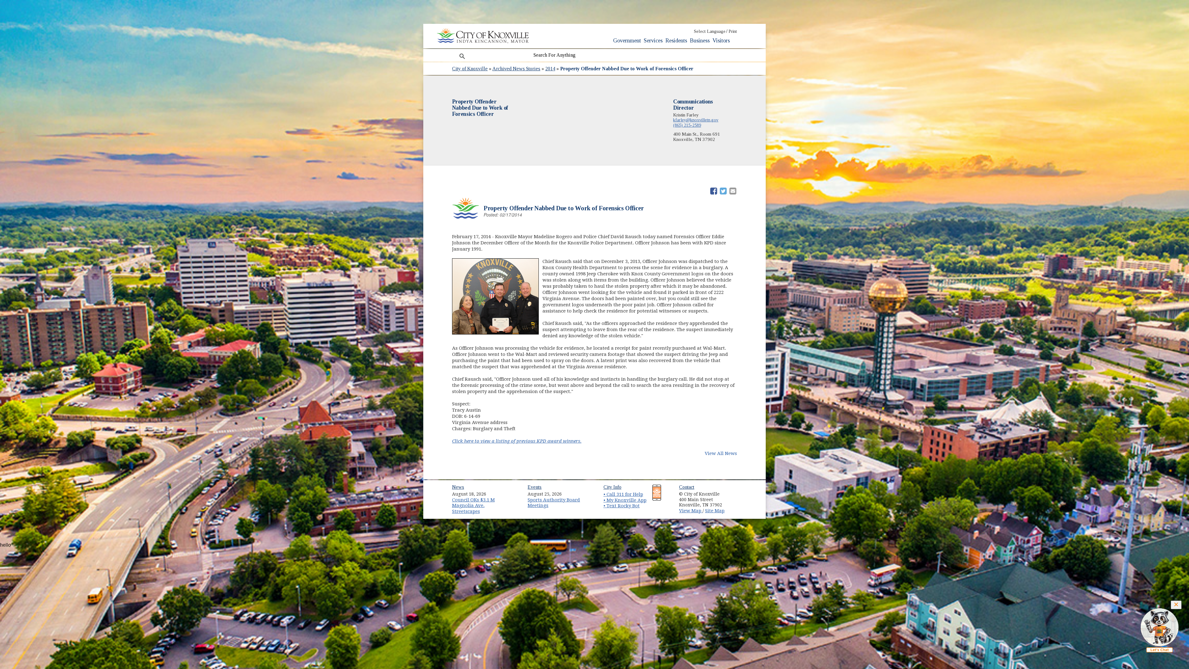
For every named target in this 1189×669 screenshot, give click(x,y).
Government (627, 40)
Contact (686, 487)
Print (733, 31)
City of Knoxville (470, 68)
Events (535, 487)
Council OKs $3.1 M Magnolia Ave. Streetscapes (473, 505)
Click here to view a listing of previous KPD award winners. (516, 441)
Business (700, 40)
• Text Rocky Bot (621, 506)
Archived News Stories (516, 68)
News (458, 487)
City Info (612, 487)
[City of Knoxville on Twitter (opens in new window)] (736, 499)
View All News (721, 453)
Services (653, 40)
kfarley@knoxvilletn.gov (695, 119)
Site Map (715, 511)
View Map (691, 511)
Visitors (721, 40)
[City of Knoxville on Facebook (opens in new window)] (736, 492)
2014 (550, 68)
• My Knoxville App (625, 500)
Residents (676, 40)
